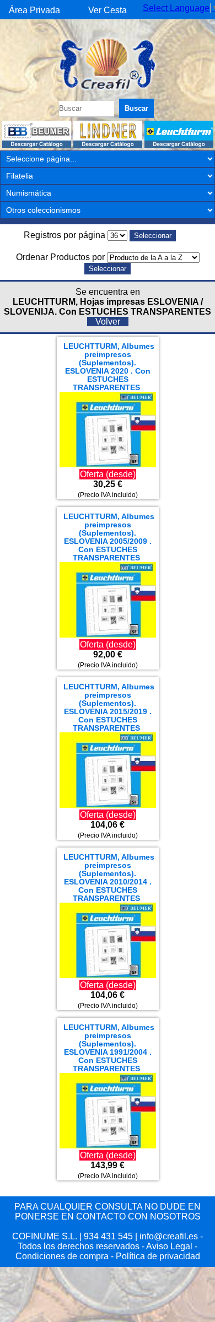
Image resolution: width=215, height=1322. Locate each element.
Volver (107, 321)
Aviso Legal (169, 1246)
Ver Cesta (107, 10)
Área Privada (34, 10)
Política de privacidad (158, 1256)
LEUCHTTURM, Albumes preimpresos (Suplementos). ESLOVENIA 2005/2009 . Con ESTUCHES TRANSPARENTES (108, 537)
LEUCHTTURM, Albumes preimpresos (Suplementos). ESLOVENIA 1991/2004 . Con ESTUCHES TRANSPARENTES (108, 1048)
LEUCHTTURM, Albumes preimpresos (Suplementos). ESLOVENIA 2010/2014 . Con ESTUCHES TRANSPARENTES (108, 878)
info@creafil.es (168, 1236)
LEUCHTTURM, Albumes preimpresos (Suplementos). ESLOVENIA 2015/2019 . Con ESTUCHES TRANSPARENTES (108, 707)
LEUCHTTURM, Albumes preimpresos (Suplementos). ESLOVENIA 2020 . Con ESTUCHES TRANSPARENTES (108, 367)
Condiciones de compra (62, 1256)
